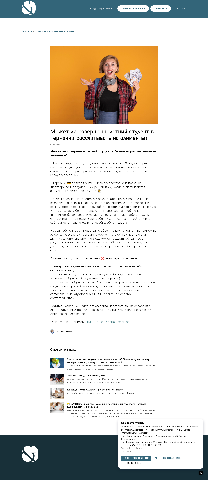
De (183, 9)
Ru (178, 9)
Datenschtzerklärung (131, 448)
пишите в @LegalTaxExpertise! (108, 321)
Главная (27, 31)
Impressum (126, 451)
